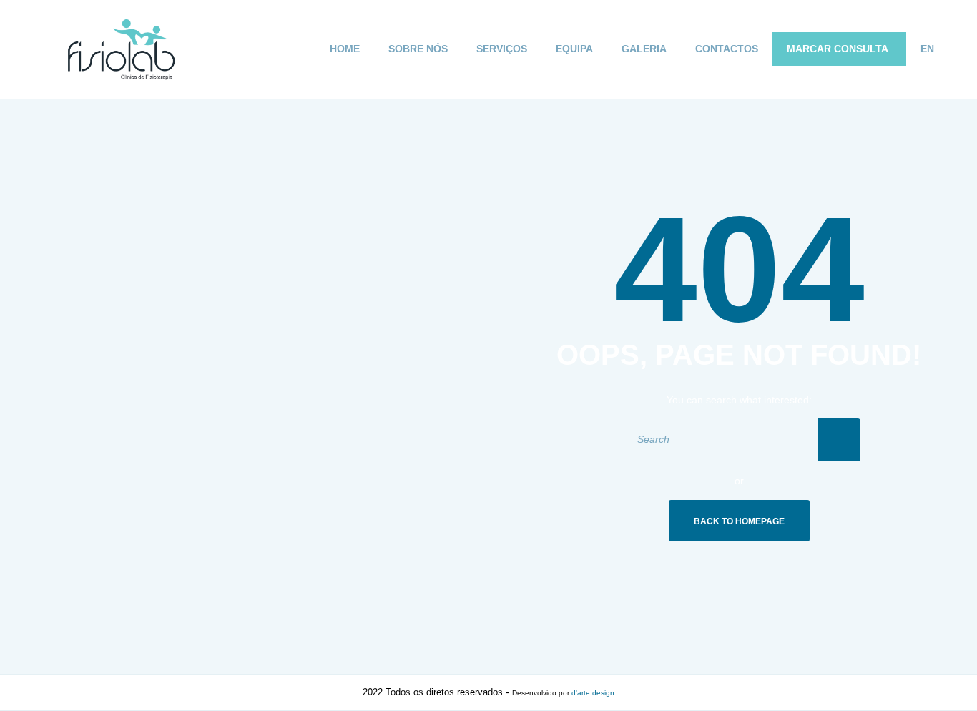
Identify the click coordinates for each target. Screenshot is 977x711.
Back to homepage (739, 521)
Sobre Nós (418, 48)
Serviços (501, 48)
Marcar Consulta (837, 48)
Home (345, 48)
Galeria (644, 48)
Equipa (574, 48)
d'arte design (592, 693)
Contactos (726, 48)
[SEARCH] (839, 439)
